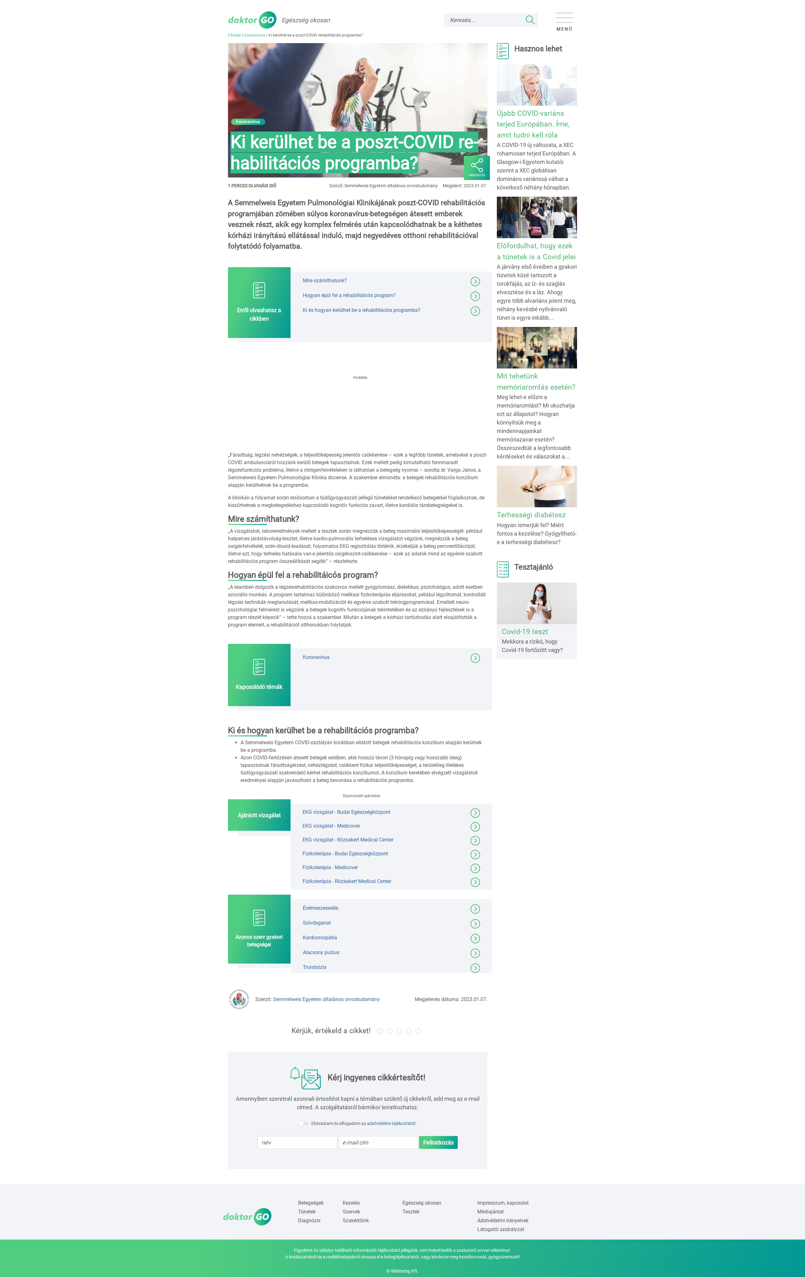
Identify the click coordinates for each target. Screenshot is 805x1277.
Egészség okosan (421, 1203)
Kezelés (351, 1203)
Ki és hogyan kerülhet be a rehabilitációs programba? (361, 310)
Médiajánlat (490, 1212)
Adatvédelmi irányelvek (503, 1221)
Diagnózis (309, 1221)
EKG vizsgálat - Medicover (331, 826)
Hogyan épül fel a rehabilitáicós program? (349, 295)
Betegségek (311, 1203)
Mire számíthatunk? (325, 280)
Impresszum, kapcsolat (503, 1203)
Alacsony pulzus (321, 952)
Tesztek (410, 1212)
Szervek (351, 1212)
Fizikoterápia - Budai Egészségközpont (345, 854)
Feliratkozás (438, 1142)
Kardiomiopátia (320, 938)
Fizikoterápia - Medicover (330, 867)
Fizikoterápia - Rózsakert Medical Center (347, 881)
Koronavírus (254, 35)
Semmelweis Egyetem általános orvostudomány (326, 999)
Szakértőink (356, 1221)
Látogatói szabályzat (500, 1229)
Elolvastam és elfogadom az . (364, 1123)
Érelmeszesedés (320, 908)
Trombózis (314, 967)
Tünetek (307, 1212)
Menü (565, 28)
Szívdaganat (317, 923)
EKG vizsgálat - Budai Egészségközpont (346, 812)
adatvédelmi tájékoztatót (391, 1123)
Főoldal (234, 35)
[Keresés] (530, 20)
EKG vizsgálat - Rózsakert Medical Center (348, 840)
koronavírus (248, 121)
